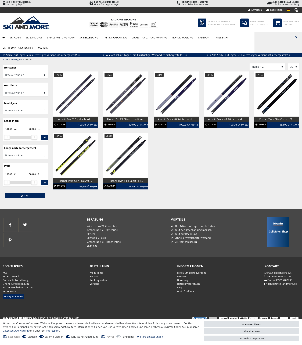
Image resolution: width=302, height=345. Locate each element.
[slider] (7, 137)
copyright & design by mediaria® (59, 317)
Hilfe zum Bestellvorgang (191, 272)
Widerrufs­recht (11, 276)
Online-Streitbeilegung (16, 283)
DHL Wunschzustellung (84, 336)
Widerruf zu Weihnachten (102, 226)
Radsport (204, 37)
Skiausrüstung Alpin (61, 37)
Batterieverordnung (188, 283)
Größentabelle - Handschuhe (104, 241)
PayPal (110, 336)
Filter (26, 195)
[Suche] (295, 37)
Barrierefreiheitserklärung (18, 287)
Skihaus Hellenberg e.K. (278, 272)
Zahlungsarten (98, 280)
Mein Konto (96, 272)
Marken (43, 47)
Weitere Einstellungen (150, 336)
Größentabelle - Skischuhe (102, 230)
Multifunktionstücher (17, 47)
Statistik (32, 336)
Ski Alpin (15, 37)
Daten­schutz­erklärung (16, 280)
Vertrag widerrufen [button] (13, 296)
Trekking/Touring (115, 37)
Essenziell (14, 336)
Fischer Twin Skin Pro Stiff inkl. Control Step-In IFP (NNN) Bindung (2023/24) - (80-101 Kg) (75, 187)
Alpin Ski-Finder (186, 291)
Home (5, 59)
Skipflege (92, 245)
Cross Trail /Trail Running (149, 37)
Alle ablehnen (251, 331)
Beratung (182, 280)
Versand (94, 283)
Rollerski (221, 37)
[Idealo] (276, 231)
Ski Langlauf (34, 37)
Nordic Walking (182, 37)
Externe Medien (54, 336)
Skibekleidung (89, 37)
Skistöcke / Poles (96, 237)
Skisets (91, 234)
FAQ (179, 287)
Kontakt (94, 276)
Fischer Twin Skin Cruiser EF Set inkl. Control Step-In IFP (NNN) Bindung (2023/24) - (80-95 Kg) (275, 125)
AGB (5, 272)
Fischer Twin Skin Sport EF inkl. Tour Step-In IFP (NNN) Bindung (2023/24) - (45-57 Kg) (124, 187)
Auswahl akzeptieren (251, 338)
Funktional (128, 336)
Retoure (181, 276)
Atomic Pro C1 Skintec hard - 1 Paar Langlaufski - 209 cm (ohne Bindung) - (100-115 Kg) (74, 125)
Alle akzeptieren (251, 324)
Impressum (9, 291)
